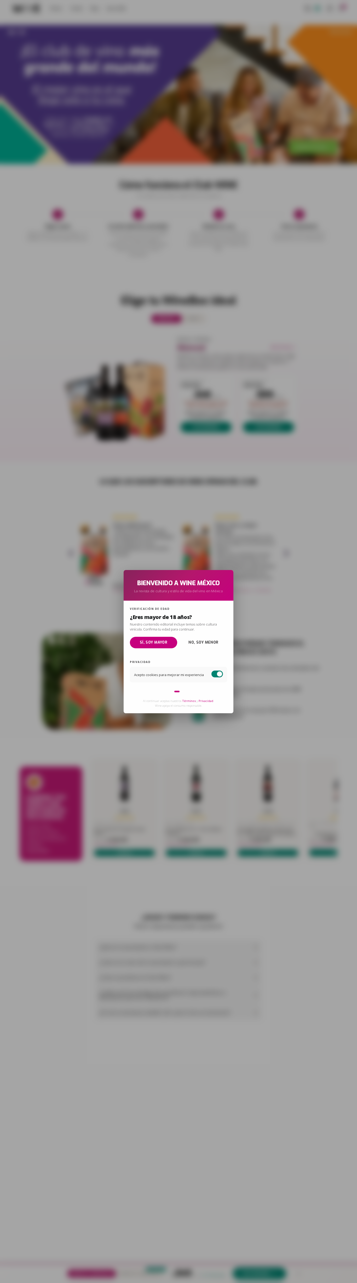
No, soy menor (203, 642)
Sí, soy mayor (153, 642)
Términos (189, 701)
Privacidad (206, 701)
